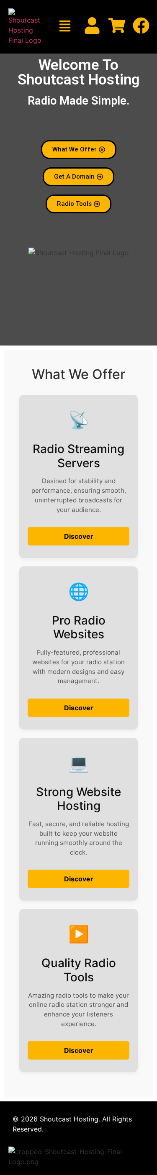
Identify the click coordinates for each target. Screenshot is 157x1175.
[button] (64, 26)
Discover (78, 536)
